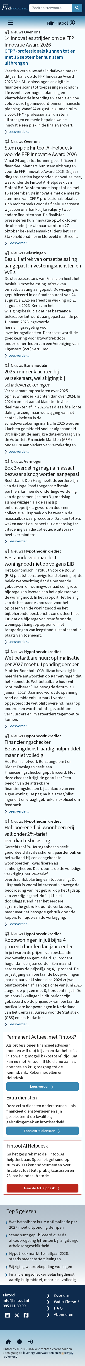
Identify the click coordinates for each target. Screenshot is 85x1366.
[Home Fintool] (16, 6)
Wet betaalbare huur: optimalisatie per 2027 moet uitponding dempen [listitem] (43, 1224)
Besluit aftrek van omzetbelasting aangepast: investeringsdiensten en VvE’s (43, 265)
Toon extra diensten (39, 1130)
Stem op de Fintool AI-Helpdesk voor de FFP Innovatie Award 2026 (41, 151)
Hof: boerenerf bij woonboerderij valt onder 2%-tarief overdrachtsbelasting (39, 834)
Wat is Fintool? (66, 1302)
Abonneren (63, 1314)
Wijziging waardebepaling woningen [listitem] (40, 1267)
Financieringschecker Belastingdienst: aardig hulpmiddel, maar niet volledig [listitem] (42, 1277)
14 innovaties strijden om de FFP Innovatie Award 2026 (39, 41)
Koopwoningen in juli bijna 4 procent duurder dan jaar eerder (39, 943)
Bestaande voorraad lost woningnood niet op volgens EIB (39, 561)
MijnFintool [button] (58, 23)
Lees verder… (19, 131)
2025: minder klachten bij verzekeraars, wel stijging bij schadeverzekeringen (35, 378)
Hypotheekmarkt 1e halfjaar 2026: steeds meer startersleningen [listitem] (39, 1256)
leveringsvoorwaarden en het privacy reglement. (38, 1354)
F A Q (58, 1308)
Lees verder (39, 1086)
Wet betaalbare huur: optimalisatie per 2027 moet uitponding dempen (42, 661)
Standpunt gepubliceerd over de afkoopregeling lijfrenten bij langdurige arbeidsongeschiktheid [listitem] (43, 1240)
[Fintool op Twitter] (16, 1315)
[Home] (8, 1342)
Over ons (62, 1295)
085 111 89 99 (14, 1306)
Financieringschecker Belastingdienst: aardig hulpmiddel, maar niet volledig (43, 748)
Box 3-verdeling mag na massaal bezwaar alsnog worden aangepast (42, 471)
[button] (30, 1342)
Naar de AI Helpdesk (39, 1188)
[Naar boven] (19, 1342)
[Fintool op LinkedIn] (7, 1315)
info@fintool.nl (16, 1300)
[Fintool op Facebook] (26, 1315)
